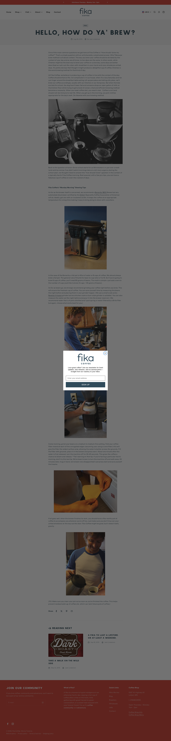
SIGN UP (85, 385)
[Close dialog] (105, 353)
